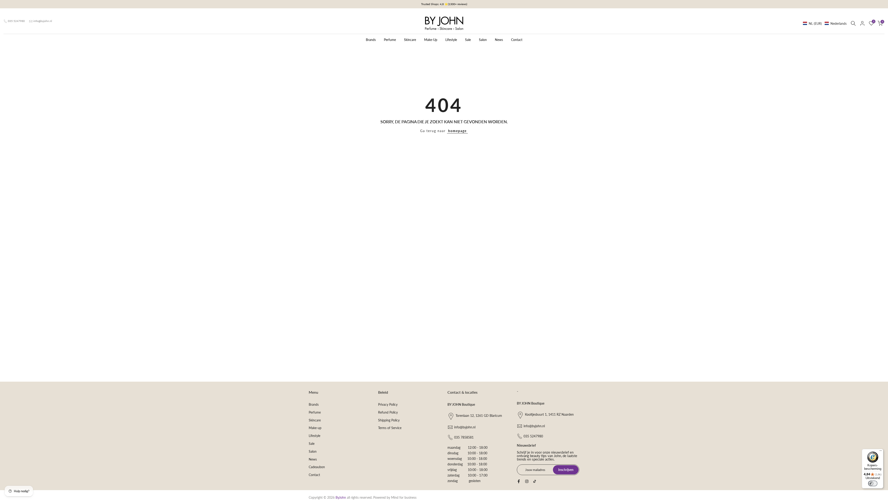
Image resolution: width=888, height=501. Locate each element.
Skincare (410, 40)
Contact (516, 40)
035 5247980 (16, 21)
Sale (468, 40)
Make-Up (430, 40)
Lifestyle (451, 40)
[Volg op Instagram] (526, 481)
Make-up (315, 428)
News (499, 40)
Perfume (390, 40)
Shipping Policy (389, 420)
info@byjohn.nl (42, 21)
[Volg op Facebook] (519, 481)
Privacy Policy (388, 404)
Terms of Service (389, 428)
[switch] (872, 483)
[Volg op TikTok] (534, 481)
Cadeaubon (317, 467)
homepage (457, 131)
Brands (371, 40)
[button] (825, 23)
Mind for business (403, 497)
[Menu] (880, 452)
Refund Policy (388, 412)
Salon (483, 40)
